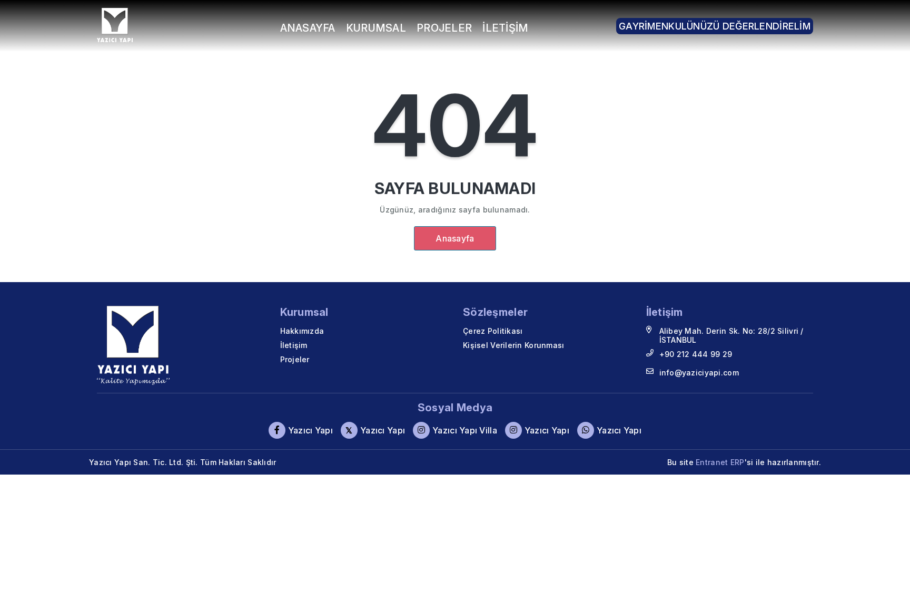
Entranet (712, 462)
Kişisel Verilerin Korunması (514, 345)
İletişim (294, 345)
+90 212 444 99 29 (696, 354)
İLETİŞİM (505, 28)
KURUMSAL (376, 28)
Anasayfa (455, 238)
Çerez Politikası (492, 330)
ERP (737, 462)
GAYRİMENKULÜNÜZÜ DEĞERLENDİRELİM (714, 26)
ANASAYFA (307, 28)
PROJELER (444, 28)
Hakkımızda (302, 330)
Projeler (295, 359)
